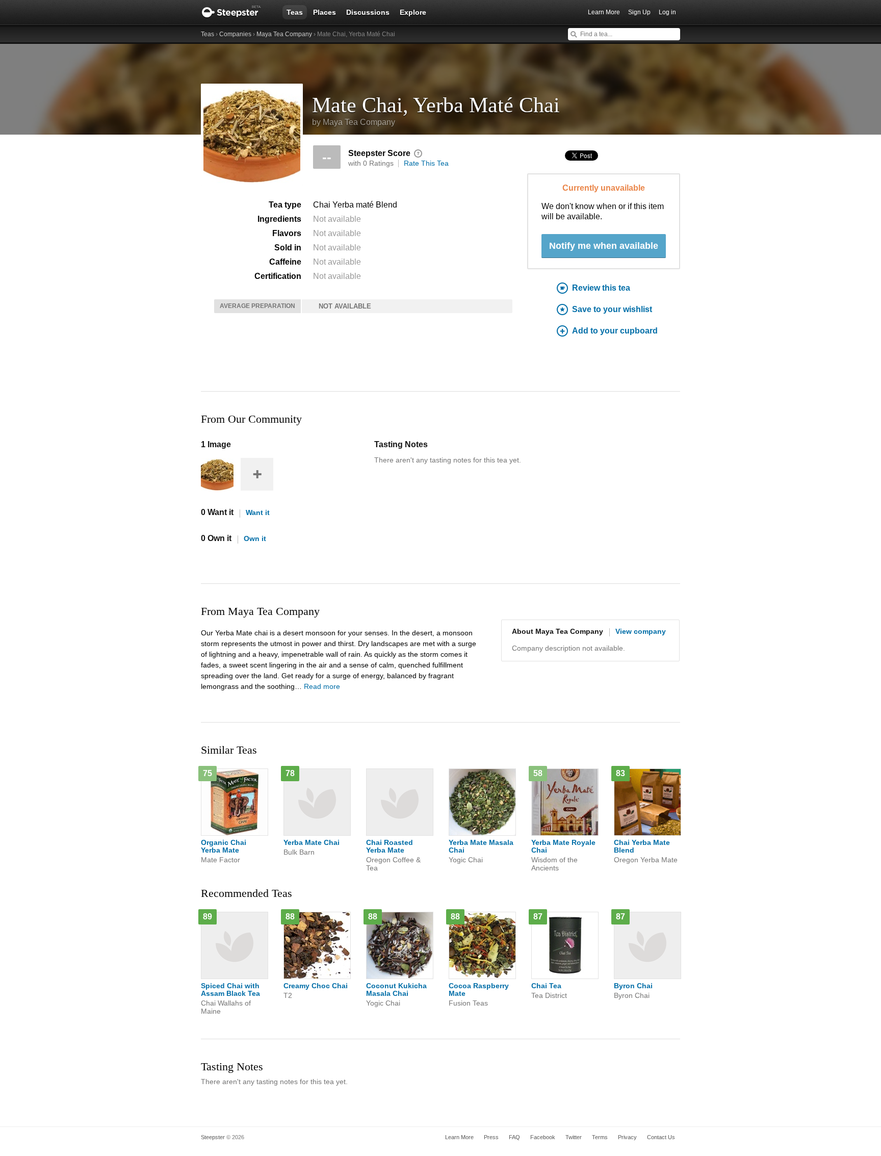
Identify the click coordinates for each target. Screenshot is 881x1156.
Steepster (236, 12)
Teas (295, 12)
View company (640, 631)
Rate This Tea (426, 163)
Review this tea (601, 288)
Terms (600, 1137)
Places (324, 12)
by (353, 122)
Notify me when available (603, 246)
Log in (667, 12)
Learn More (604, 12)
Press (491, 1137)
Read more (322, 686)
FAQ (514, 1137)
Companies (235, 34)
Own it (255, 538)
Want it (258, 512)
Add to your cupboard (615, 330)
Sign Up (639, 12)
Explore (413, 12)
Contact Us (661, 1137)
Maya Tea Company (284, 34)
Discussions (368, 12)
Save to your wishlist (612, 309)
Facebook (542, 1137)
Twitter (573, 1137)
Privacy (627, 1137)
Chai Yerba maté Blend (355, 204)
